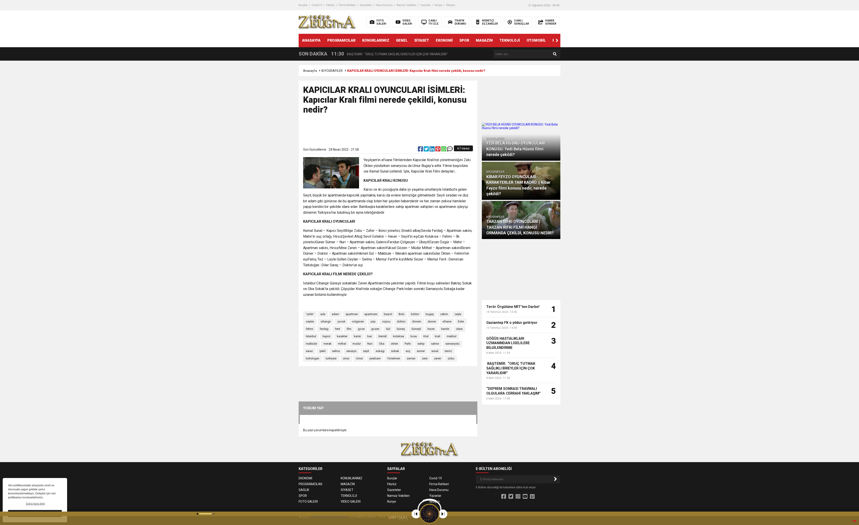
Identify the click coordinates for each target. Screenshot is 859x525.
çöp (373, 321)
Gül (388, 329)
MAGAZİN (484, 40)
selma (336, 351)
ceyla (458, 314)
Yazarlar (425, 5)
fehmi (309, 329)
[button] (557, 40)
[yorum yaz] (450, 150)
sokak (395, 351)
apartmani (370, 314)
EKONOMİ (444, 40)
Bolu (401, 314)
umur (346, 358)
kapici (326, 336)
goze (361, 329)
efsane (446, 321)
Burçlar (303, 5)
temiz (448, 351)
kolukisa (398, 336)
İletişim (450, 5)
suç (408, 351)
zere (424, 358)
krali (437, 336)
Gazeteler (366, 5)
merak (327, 343)
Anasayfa (310, 71)
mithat (342, 343)
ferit (337, 329)
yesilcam (375, 358)
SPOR (464, 40)
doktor (401, 321)
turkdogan (312, 358)
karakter (342, 336)
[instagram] (518, 496)
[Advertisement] (388, 132)
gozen (375, 329)
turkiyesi (331, 358)
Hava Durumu (384, 5)
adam (335, 314)
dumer (432, 321)
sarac (309, 351)
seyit (366, 351)
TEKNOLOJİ (510, 40)
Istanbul (311, 336)
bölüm (415, 314)
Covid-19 (317, 5)
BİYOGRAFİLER (332, 71)
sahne (435, 343)
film (349, 329)
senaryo (351, 351)
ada (322, 314)
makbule (311, 343)
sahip (421, 343)
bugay (430, 314)
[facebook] (421, 150)
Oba (381, 343)
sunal (434, 351)
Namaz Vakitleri (406, 5)
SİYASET (421, 40)
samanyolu (452, 343)
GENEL (402, 40)
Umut (359, 358)
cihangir (326, 321)
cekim (444, 314)
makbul (451, 336)
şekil (322, 351)
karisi (357, 336)
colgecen (358, 321)
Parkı (408, 343)
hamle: (445, 329)
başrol (388, 314)
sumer (421, 351)
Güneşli (416, 329)
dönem (416, 321)
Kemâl (382, 336)
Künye (438, 5)
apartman (352, 314)
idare (459, 329)
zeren (437, 358)
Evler (461, 321)
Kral (425, 336)
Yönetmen (393, 358)
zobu (451, 358)
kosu (413, 336)
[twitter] (427, 150)
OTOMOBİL (536, 40)
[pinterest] (438, 150)
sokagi (380, 351)
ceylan (310, 321)
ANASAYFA (311, 40)
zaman (411, 358)
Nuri (369, 343)
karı (369, 336)
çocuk (341, 321)
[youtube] (525, 496)
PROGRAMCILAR (341, 40)
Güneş (401, 329)
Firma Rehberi (347, 5)
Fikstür (330, 5)
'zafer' (310, 314)
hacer (431, 329)
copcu (386, 321)
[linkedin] (432, 150)
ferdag (324, 329)
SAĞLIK (304, 490)
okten (394, 343)
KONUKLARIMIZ (375, 40)
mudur (357, 343)
